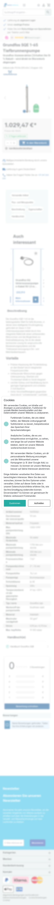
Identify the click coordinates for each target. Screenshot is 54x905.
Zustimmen (14, 503)
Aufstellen (39, 503)
